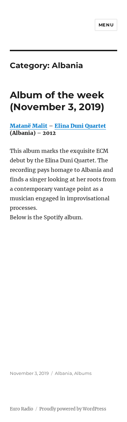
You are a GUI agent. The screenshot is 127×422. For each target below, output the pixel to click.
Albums (82, 373)
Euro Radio (21, 409)
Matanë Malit (28, 125)
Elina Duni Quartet (80, 125)
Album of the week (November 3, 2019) (57, 101)
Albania (63, 373)
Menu (106, 24)
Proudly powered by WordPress (72, 409)
